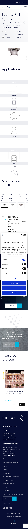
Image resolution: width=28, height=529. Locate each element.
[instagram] (22, 2)
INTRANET (14, 523)
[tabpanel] (14, 231)
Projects (5, 469)
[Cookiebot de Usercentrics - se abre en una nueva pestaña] (20, 235)
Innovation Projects (8, 480)
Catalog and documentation (11, 476)
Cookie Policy (17, 516)
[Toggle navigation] (25, 7)
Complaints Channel (8, 483)
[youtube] (17, 2)
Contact (5, 487)
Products (5, 466)
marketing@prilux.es (9, 439)
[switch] (24, 264)
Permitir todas (14, 283)
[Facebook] (14, 2)
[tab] (4, 200)
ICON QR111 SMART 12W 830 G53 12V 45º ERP (13, 218)
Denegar (14, 292)
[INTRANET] (14, 521)
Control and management (10, 462)
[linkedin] (19, 2)
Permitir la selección (14, 288)
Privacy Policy (10, 516)
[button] (26, 57)
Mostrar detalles (19, 278)
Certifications (6, 473)
